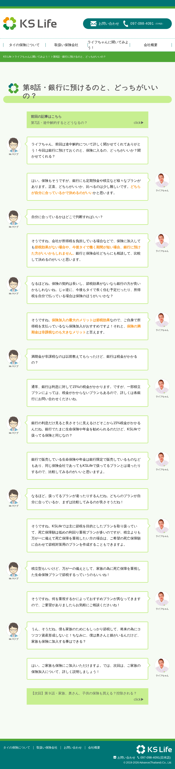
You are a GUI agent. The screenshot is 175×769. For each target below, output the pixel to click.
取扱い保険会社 (66, 45)
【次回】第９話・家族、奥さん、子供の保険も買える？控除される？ (84, 693)
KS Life (7, 56)
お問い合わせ (109, 23)
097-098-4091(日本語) (155, 757)
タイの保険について (24, 45)
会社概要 (151, 45)
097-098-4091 (147, 23)
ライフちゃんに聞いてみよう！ (108, 44)
